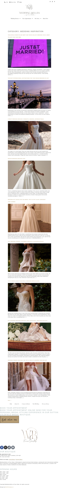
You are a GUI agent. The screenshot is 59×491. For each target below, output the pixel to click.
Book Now (45, 18)
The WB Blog (36, 404)
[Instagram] (50, 1)
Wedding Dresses (15, 18)
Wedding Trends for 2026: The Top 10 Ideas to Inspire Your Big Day (27, 360)
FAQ (11, 404)
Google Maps (19, 459)
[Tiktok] (52, 1)
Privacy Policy (45, 404)
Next (10, 400)
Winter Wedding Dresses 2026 (16, 158)
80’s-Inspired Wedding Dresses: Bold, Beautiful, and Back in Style (27, 320)
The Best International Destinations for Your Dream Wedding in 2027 (28, 78)
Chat (20, 2)
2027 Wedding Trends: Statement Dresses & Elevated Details (26, 241)
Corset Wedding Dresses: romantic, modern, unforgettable (26, 119)
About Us (17, 404)
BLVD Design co (9, 487)
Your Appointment (26, 18)
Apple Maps (12, 459)
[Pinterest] (13, 447)
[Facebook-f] (54, 1)
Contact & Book (26, 404)
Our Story (37, 18)
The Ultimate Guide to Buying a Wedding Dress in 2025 (23, 281)
